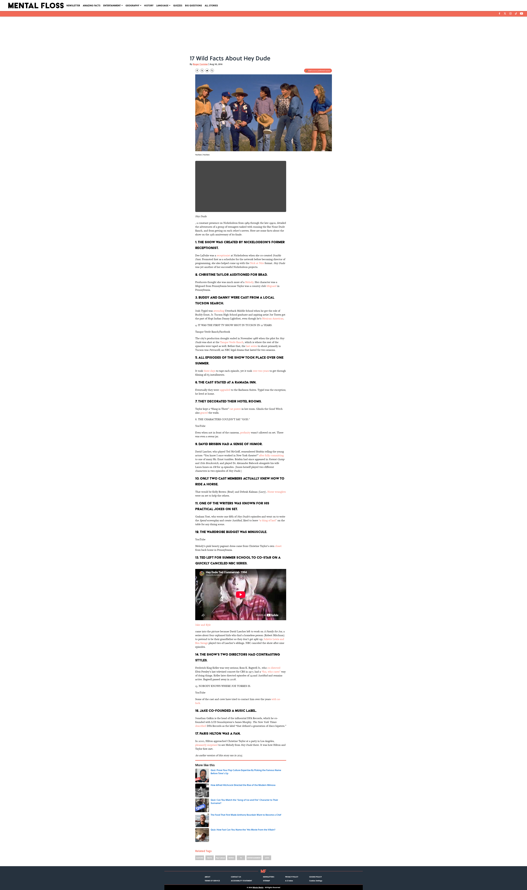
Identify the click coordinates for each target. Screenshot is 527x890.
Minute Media (258, 887)
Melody (249, 282)
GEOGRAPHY (132, 5)
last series (251, 346)
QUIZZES (177, 5)
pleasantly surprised (206, 745)
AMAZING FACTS (91, 5)
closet (278, 546)
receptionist (223, 255)
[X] (505, 13)
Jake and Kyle (203, 625)
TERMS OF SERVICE (212, 880)
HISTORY (148, 5)
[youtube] (521, 13)
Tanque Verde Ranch (231, 342)
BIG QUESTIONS (193, 5)
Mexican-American (272, 318)
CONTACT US (236, 877)
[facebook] (499, 13)
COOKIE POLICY (315, 877)
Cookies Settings (315, 880)
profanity (245, 432)
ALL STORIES (211, 5)
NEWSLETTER (73, 5)
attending (218, 311)
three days (209, 371)
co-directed (273, 668)
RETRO (231, 858)
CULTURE (199, 858)
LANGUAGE (162, 5)
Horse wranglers (276, 492)
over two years (261, 371)
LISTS (267, 858)
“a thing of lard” (268, 520)
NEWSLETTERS (268, 877)
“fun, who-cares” (271, 671)
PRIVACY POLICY (291, 877)
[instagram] (510, 13)
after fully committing (271, 455)
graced (204, 413)
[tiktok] (516, 13)
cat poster (235, 409)
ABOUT (207, 877)
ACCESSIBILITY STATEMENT (241, 880)
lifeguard (271, 286)
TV (241, 858)
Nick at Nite (257, 263)
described (200, 726)
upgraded (225, 390)
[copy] (212, 70)
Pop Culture (220, 858)
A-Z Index (289, 880)
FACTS (209, 858)
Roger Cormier (200, 64)
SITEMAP (266, 880)
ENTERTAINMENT (112, 5)
